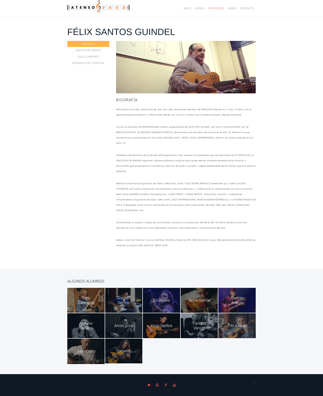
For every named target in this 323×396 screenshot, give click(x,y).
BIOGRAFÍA (88, 44)
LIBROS (232, 8)
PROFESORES (216, 8)
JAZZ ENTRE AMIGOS (88, 50)
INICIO (187, 8)
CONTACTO (247, 8)
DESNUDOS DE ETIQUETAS (88, 63)
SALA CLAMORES (88, 56)
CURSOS (199, 8)
